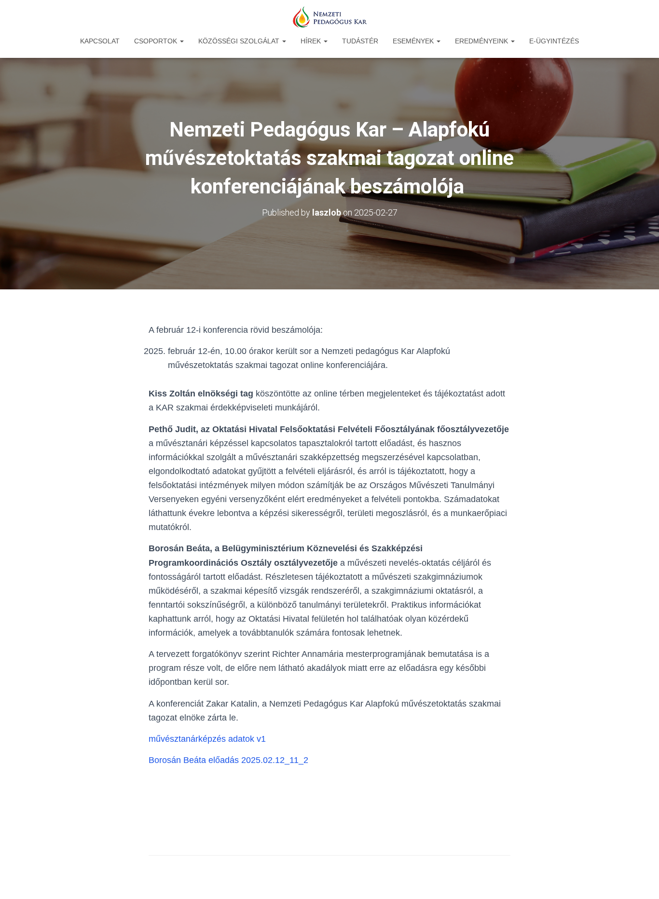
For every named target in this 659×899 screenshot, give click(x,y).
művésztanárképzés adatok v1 (207, 739)
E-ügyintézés (554, 41)
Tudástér (360, 41)
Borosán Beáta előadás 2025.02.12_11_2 (228, 760)
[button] (181, 41)
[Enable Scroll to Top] (640, 880)
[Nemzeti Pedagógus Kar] (329, 17)
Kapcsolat (100, 41)
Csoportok (156, 41)
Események (414, 41)
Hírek (312, 41)
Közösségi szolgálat (239, 41)
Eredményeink (482, 41)
